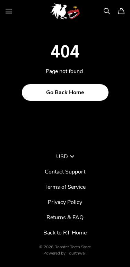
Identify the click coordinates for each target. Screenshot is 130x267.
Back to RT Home (65, 233)
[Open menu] (9, 11)
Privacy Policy (65, 202)
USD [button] (62, 156)
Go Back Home (65, 92)
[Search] (107, 11)
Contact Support (65, 172)
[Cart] (121, 11)
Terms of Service (65, 187)
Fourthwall (77, 253)
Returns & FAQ (65, 217)
